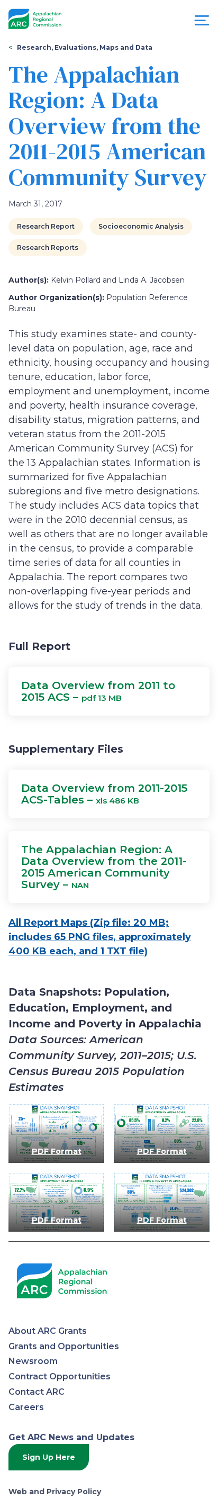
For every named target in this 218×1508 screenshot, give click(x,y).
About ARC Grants (47, 1331)
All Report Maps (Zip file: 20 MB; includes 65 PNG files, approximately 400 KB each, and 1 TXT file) (99, 937)
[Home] (34, 19)
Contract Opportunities (59, 1376)
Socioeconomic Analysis (141, 226)
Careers (26, 1407)
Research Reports (47, 247)
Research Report (46, 226)
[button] (109, 691)
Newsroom (33, 1361)
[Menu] (202, 23)
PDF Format (56, 1151)
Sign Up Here (48, 1457)
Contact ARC (36, 1392)
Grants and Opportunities (63, 1346)
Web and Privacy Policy (54, 1491)
